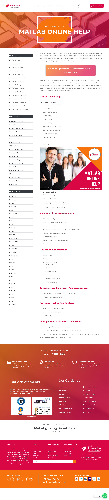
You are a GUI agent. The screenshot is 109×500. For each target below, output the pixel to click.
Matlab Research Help (16, 64)
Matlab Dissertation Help (17, 78)
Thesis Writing (67, 455)
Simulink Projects (48, 6)
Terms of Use (87, 459)
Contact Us (72, 6)
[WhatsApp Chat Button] (104, 495)
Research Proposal (69, 449)
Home (34, 449)
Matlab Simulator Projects (17, 92)
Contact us (35, 458)
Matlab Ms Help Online (16, 67)
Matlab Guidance (61, 6)
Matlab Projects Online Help (18, 99)
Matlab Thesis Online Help (17, 88)
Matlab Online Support (16, 71)
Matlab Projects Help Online (18, 102)
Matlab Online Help (45, 85)
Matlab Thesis (36, 453)
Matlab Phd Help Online (16, 74)
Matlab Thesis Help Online (17, 85)
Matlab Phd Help (15, 60)
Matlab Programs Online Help (18, 106)
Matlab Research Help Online (18, 95)
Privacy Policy (95, 459)
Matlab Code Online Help (17, 81)
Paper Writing (67, 451)
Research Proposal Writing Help (15, 464)
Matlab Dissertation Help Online (19, 109)
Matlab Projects (35, 6)
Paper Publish (67, 453)
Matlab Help (36, 455)
